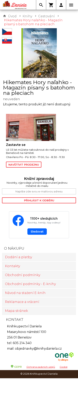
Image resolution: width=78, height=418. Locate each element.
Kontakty (12, 266)
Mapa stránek (16, 311)
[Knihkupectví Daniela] (15, 5)
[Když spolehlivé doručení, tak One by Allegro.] (64, 361)
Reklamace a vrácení (22, 302)
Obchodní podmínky (22, 275)
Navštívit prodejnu (23, 164)
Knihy (27, 16)
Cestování (46, 16)
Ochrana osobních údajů (40, 366)
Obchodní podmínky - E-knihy (30, 284)
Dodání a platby (18, 257)
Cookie (63, 366)
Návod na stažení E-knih (25, 293)
